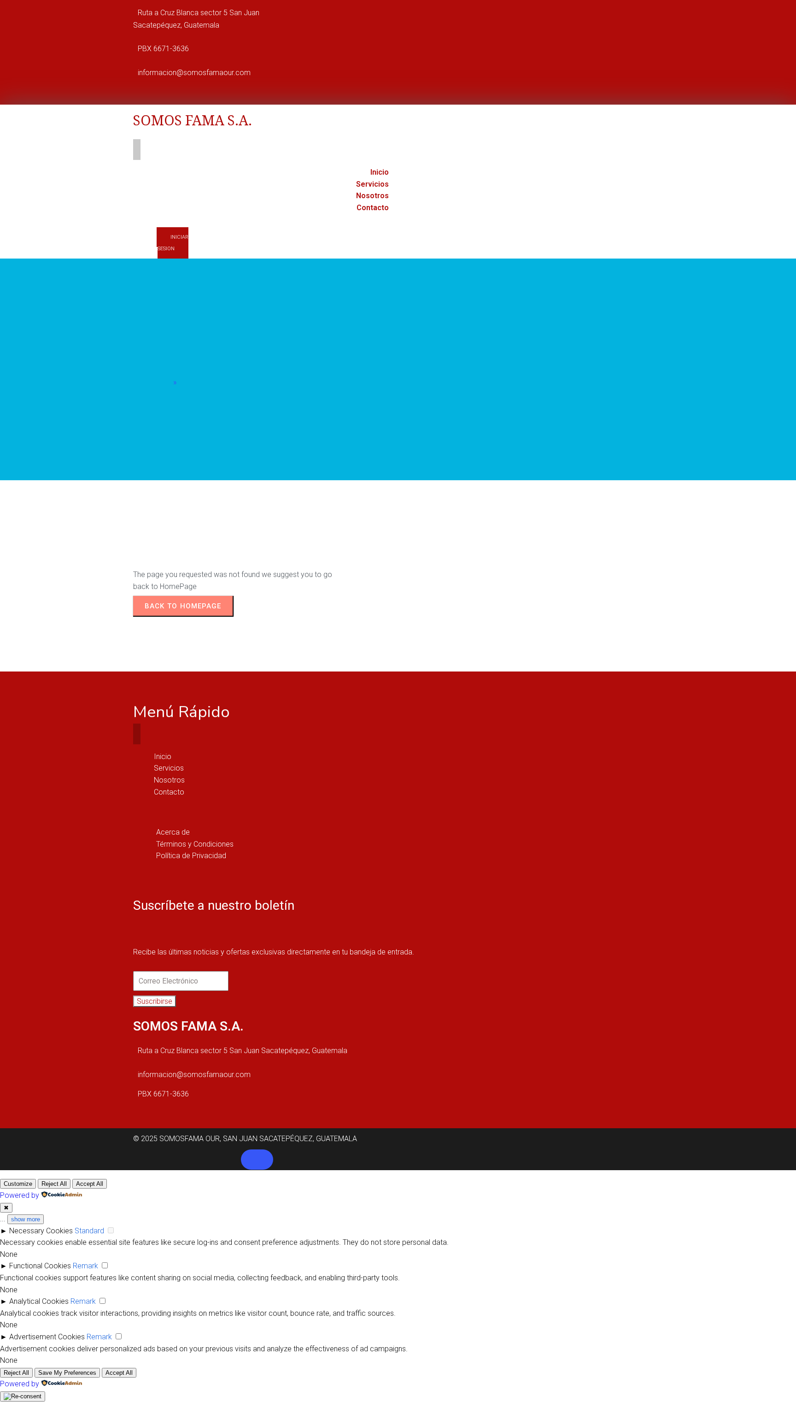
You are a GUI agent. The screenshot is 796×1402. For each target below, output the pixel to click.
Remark (85, 1265)
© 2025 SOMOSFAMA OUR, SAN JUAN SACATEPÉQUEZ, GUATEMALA (245, 1138)
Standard (89, 1230)
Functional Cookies (40, 1265)
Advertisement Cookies (47, 1336)
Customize (18, 1183)
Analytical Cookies (39, 1301)
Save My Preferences (67, 1372)
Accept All (89, 1183)
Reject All (54, 1183)
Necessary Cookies (41, 1230)
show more (25, 1219)
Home (161, 382)
